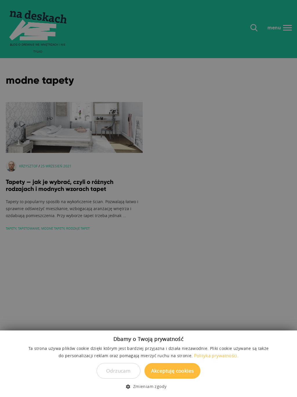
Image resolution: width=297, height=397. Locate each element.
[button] (148, 386)
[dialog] (148, 198)
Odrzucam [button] (118, 370)
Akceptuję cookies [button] (172, 370)
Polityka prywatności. (216, 355)
